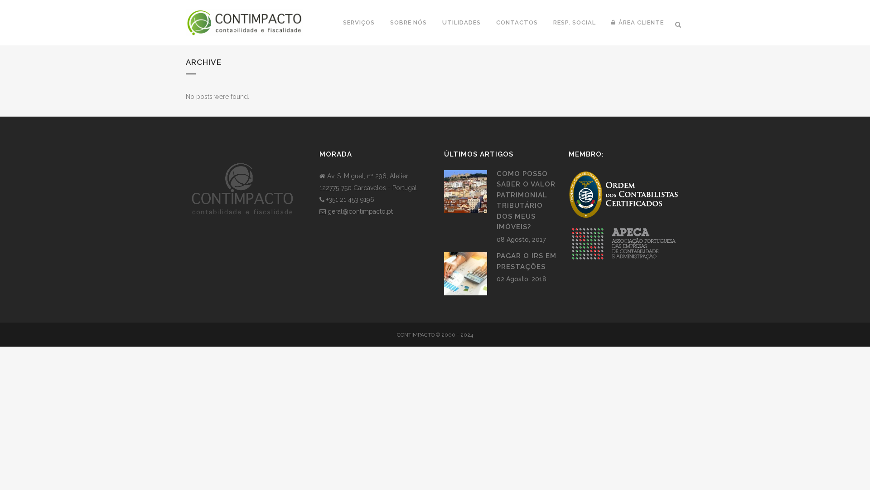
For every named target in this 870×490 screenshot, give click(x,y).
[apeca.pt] (623, 263)
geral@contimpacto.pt (360, 211)
